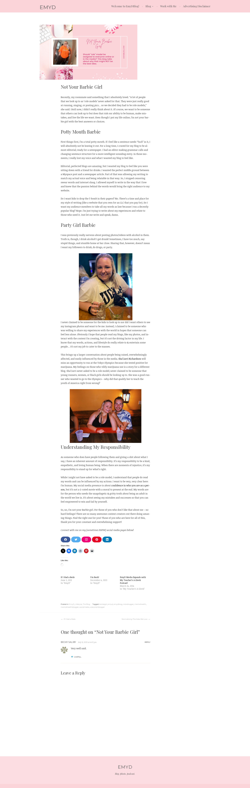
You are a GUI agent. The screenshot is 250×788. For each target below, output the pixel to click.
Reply (147, 642)
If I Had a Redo (68, 577)
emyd (110, 604)
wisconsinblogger (97, 607)
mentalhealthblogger (70, 607)
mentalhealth (140, 604)
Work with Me (168, 6)
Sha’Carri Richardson (129, 358)
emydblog (118, 604)
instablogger (128, 604)
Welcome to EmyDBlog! (125, 6)
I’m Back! (94, 577)
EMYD (48, 7)
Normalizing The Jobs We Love (134, 619)
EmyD (71, 604)
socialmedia (84, 607)
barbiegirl (103, 604)
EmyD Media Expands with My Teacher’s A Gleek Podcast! (133, 580)
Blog (148, 6)
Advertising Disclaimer (196, 6)
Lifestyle (78, 604)
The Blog (86, 604)
